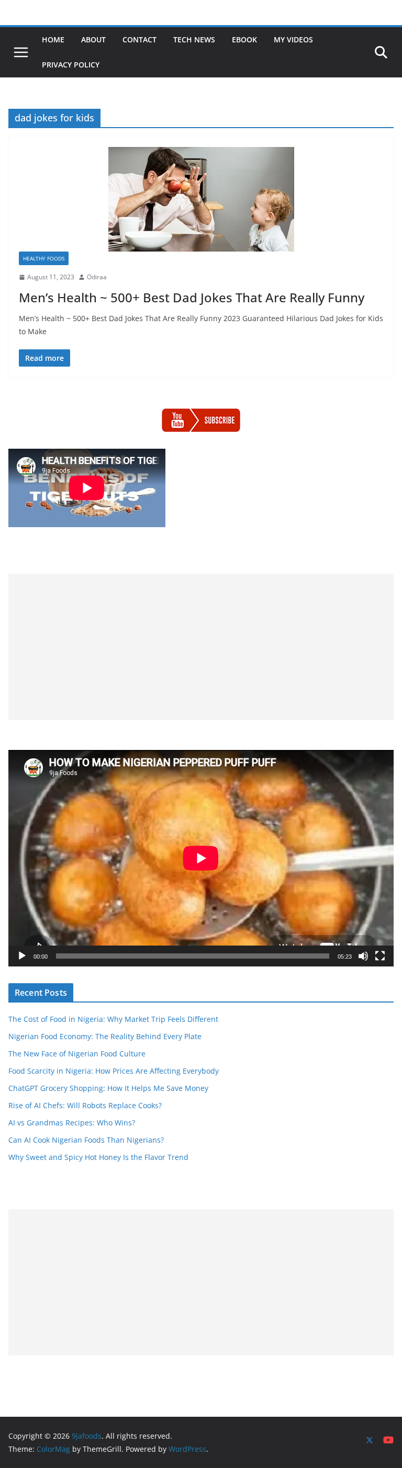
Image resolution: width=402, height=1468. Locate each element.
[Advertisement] (201, 647)
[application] (201, 858)
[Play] (22, 956)
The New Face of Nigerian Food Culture (77, 1054)
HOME (53, 39)
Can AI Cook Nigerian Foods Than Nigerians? (86, 1140)
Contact (139, 39)
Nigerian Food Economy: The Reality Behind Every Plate (105, 1036)
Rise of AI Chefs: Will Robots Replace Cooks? (85, 1105)
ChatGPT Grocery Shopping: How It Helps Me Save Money (108, 1088)
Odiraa (97, 276)
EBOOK (244, 39)
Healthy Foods (43, 258)
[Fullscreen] (380, 956)
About (93, 39)
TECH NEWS (194, 39)
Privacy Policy (70, 65)
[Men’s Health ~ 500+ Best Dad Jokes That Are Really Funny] (201, 199)
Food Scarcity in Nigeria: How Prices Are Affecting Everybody (113, 1071)
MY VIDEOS (293, 39)
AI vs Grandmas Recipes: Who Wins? (71, 1123)
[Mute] (363, 956)
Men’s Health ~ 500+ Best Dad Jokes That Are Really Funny (191, 297)
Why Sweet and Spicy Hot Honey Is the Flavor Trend (98, 1157)
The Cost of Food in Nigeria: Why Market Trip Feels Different (113, 1019)
